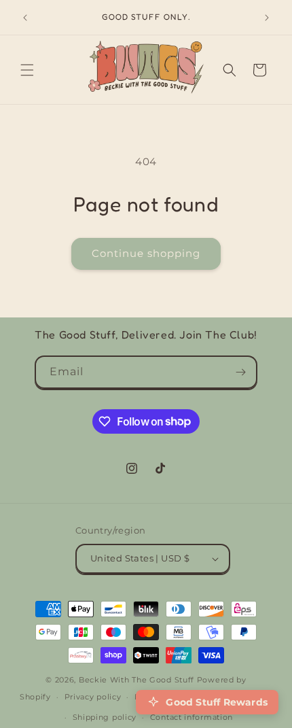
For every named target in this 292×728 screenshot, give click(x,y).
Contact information (191, 717)
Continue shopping (146, 253)
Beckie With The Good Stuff (136, 679)
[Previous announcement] (25, 18)
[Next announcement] (267, 18)
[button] (27, 70)
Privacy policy (93, 696)
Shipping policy (105, 717)
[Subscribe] (241, 372)
